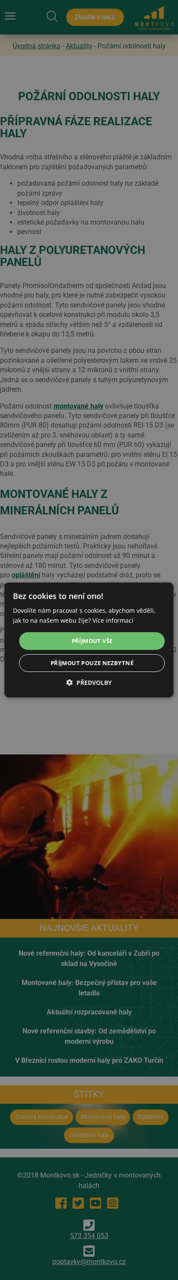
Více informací (113, 620)
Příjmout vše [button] (92, 640)
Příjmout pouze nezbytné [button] (92, 663)
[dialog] (89, 640)
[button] (89, 682)
